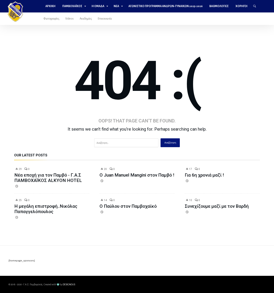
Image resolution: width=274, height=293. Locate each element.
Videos (69, 18)
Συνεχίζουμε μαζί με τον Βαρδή (217, 206)
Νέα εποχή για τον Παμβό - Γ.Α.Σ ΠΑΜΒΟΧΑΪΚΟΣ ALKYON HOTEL (48, 177)
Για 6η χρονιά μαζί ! (204, 175)
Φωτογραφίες (51, 18)
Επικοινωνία (105, 18)
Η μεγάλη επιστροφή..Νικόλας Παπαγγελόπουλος (45, 209)
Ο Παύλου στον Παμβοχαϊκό (128, 206)
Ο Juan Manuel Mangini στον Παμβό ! (137, 175)
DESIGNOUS (69, 284)
